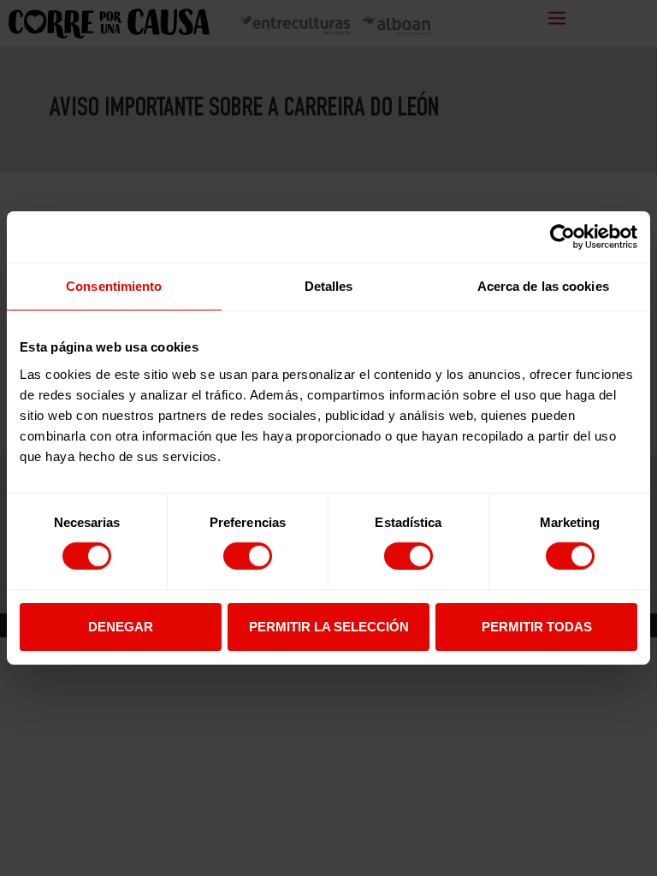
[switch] (247, 556)
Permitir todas (537, 626)
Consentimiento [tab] (114, 286)
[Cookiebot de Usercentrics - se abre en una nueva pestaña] (562, 237)
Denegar (120, 626)
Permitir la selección (329, 626)
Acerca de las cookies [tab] (543, 286)
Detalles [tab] (329, 286)
